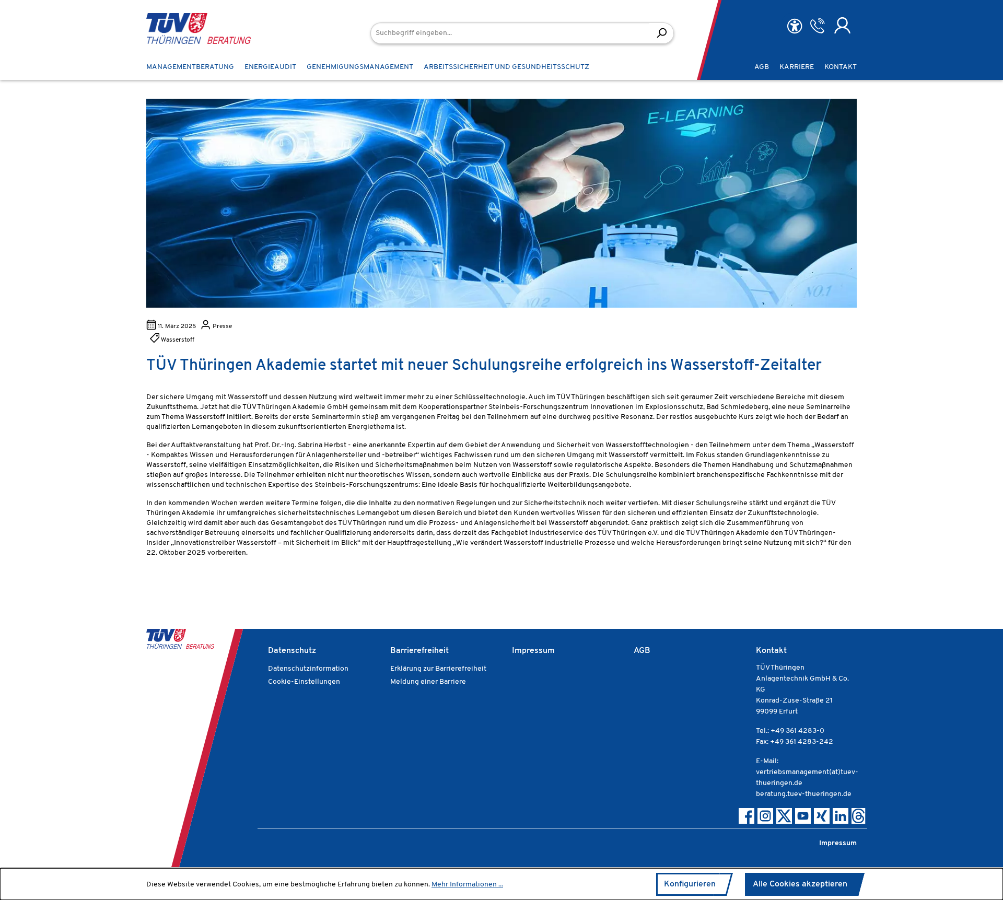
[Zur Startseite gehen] (182, 28)
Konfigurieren (690, 884)
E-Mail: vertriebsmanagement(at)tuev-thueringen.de (807, 772)
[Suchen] (661, 33)
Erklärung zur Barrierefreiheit (438, 669)
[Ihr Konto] (842, 25)
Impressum (533, 651)
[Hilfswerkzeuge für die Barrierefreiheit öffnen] (795, 26)
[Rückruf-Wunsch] (817, 25)
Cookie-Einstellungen (304, 682)
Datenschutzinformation (308, 669)
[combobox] (510, 33)
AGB (642, 651)
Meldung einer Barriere (428, 682)
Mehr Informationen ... (467, 885)
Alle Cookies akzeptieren (800, 884)
